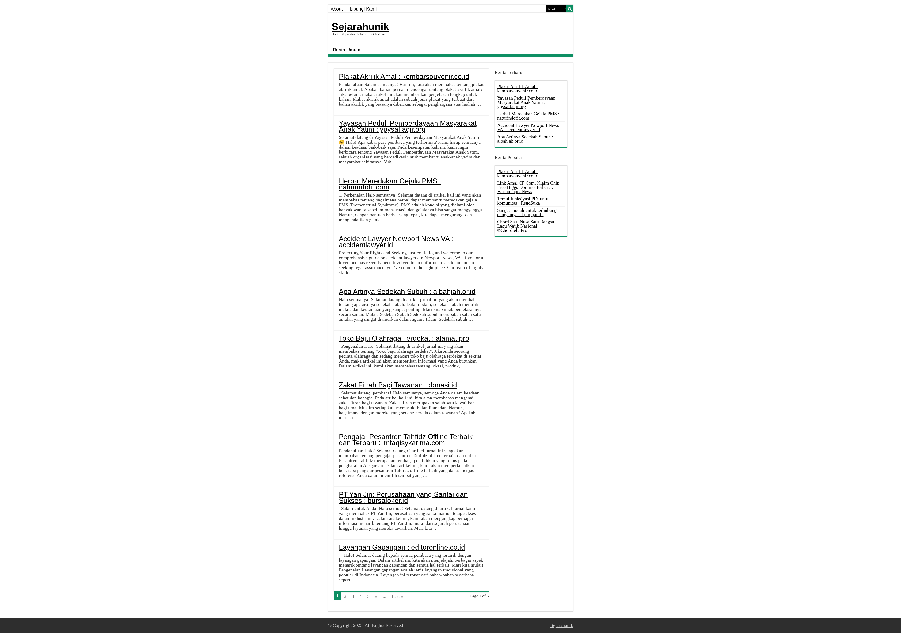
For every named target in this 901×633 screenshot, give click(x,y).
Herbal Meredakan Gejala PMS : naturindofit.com (390, 184)
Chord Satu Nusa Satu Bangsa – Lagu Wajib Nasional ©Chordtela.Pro (527, 226)
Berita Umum (346, 49)
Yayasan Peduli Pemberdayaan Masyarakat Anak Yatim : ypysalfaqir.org (408, 126)
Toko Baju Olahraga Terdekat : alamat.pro (404, 338)
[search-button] (569, 8)
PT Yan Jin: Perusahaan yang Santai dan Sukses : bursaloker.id (403, 497)
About (337, 9)
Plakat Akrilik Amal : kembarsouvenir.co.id (404, 76)
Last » (397, 596)
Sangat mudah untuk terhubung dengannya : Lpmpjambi (527, 212)
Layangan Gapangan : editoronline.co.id (402, 547)
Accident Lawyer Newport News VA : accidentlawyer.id (396, 242)
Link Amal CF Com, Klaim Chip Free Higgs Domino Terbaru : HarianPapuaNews (528, 187)
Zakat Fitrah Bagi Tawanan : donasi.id (398, 385)
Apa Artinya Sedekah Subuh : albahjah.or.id (407, 291)
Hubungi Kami (362, 9)
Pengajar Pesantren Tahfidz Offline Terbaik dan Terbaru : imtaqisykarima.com (406, 440)
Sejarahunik (360, 26)
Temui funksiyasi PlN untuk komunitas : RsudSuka (524, 200)
